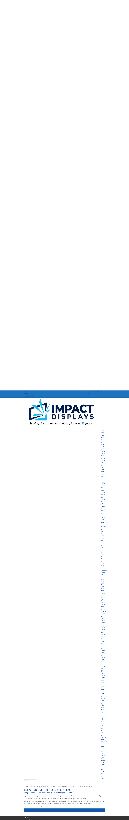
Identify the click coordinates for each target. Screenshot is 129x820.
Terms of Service (56, 819)
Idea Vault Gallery (28, 396)
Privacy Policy (47, 819)
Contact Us (103, 594)
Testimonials (104, 613)
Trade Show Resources (103, 565)
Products (103, 615)
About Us (102, 520)
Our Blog (26, 393)
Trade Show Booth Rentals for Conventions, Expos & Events (43, 786)
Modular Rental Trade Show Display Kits (67, 786)
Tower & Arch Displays (103, 490)
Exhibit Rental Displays (103, 448)
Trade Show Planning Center (103, 433)
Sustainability (104, 526)
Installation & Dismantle (103, 439)
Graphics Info (27, 395)
